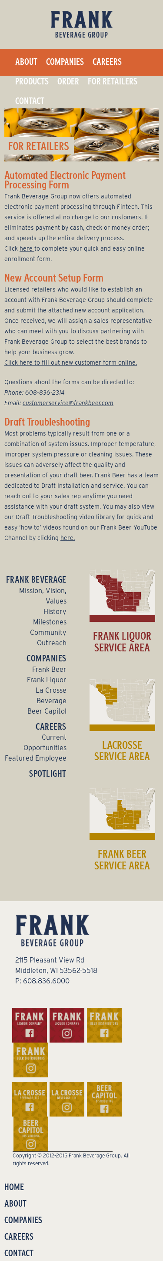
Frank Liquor (47, 680)
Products (32, 81)
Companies (65, 62)
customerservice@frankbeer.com (68, 402)
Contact (29, 101)
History (55, 611)
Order (68, 81)
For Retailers (112, 81)
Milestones (50, 622)
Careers (107, 62)
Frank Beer (49, 669)
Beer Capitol (47, 711)
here (27, 248)
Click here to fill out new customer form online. (70, 362)
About (26, 62)
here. (67, 537)
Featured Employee (36, 758)
